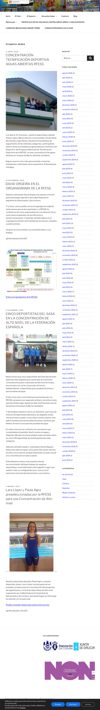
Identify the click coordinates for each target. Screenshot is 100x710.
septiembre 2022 (69, 264)
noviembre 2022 (68, 255)
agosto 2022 (67, 269)
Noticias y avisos (68, 497)
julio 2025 (66, 114)
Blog (75, 16)
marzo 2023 (67, 237)
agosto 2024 (67, 164)
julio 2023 (66, 219)
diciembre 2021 (68, 305)
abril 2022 (66, 287)
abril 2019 (66, 424)
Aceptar (58, 704)
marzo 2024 (67, 187)
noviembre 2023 (68, 205)
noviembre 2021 (68, 310)
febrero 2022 (67, 296)
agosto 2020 (67, 364)
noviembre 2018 (68, 446)
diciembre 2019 (68, 387)
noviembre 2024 (68, 150)
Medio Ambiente (68, 493)
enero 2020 (67, 383)
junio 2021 (66, 328)
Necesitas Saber (48, 16)
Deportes (66, 488)
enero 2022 (66, 301)
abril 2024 (66, 182)
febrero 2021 (67, 346)
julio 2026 (66, 78)
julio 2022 (66, 273)
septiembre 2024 (69, 160)
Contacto (65, 16)
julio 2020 (66, 369)
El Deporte (31, 16)
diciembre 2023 (68, 200)
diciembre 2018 (68, 442)
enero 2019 (66, 437)
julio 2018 (66, 455)
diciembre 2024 (68, 146)
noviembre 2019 (68, 392)
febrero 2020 (67, 378)
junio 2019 (66, 415)
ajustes (22, 708)
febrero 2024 (67, 191)
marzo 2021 (67, 342)
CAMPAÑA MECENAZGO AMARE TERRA (23, 28)
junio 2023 (66, 223)
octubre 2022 (67, 260)
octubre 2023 (67, 210)
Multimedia (10, 22)
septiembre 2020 (69, 360)
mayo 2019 (66, 419)
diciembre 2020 (68, 351)
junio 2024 (66, 173)
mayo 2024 (66, 178)
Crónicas (65, 484)
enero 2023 (66, 246)
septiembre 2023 (69, 214)
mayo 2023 (66, 228)
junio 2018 (66, 460)
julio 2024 (66, 169)
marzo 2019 (67, 428)
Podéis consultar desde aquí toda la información (27, 605)
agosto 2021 (67, 319)
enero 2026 (66, 100)
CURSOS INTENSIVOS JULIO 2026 (59, 28)
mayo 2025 (66, 123)
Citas (64, 479)
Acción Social (67, 474)
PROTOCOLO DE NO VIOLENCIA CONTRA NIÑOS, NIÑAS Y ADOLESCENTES (52, 22)
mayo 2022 (66, 282)
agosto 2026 (67, 73)
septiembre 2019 (69, 401)
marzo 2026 (67, 96)
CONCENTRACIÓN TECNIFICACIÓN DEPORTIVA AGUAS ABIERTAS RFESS (27, 59)
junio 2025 (66, 119)
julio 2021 (66, 323)
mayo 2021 (66, 333)
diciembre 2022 (68, 251)
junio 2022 (66, 278)
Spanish (15, 2)
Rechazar (73, 704)
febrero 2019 (67, 433)
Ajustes (88, 704)
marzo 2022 (67, 292)
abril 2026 (66, 91)
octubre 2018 (67, 451)
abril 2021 (66, 337)
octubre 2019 (67, 396)
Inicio (8, 16)
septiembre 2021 (69, 314)
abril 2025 (66, 128)
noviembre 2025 (68, 109)
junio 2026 (66, 82)
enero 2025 (66, 141)
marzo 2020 (67, 374)
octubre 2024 (67, 155)
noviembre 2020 (68, 355)
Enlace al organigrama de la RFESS (21, 297)
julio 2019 (66, 410)
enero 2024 (66, 196)
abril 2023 (66, 232)
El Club (17, 16)
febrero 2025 (67, 137)
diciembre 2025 (68, 105)
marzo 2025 (67, 132)
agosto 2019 (67, 405)
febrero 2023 (67, 242)
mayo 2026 (66, 87)
